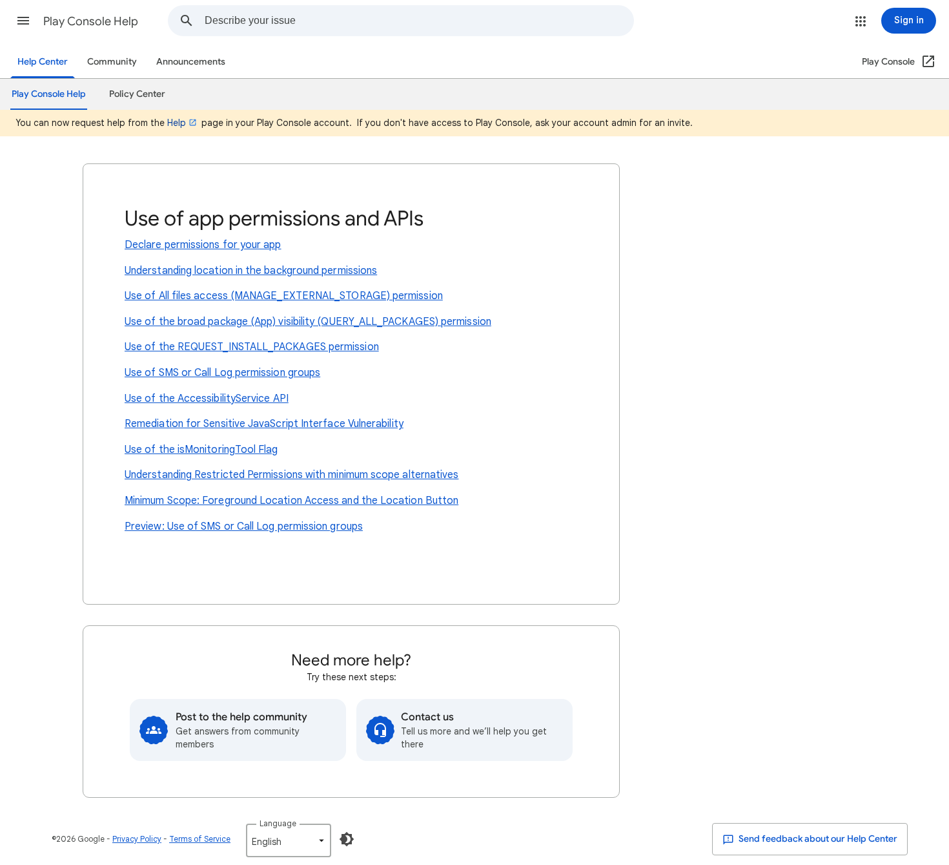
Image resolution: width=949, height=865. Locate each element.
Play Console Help (90, 21)
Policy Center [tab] (137, 94)
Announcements (190, 61)
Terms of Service (199, 839)
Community (112, 61)
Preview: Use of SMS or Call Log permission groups (244, 526)
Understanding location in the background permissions (251, 270)
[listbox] (288, 840)
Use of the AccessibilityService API (207, 398)
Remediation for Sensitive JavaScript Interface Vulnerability (264, 423)
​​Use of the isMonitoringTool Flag (201, 449)
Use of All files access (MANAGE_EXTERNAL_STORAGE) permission (284, 295)
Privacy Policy (136, 839)
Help (176, 123)
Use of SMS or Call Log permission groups (222, 372)
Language (278, 823)
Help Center (42, 61)
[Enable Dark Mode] (346, 839)
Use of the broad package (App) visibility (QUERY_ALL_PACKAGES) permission (308, 321)
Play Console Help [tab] (49, 94)
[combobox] (419, 21)
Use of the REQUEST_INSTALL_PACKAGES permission (252, 346)
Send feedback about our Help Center (817, 838)
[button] (23, 20)
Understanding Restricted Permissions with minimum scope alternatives (291, 474)
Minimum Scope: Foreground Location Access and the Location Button (291, 500)
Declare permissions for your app (203, 244)
